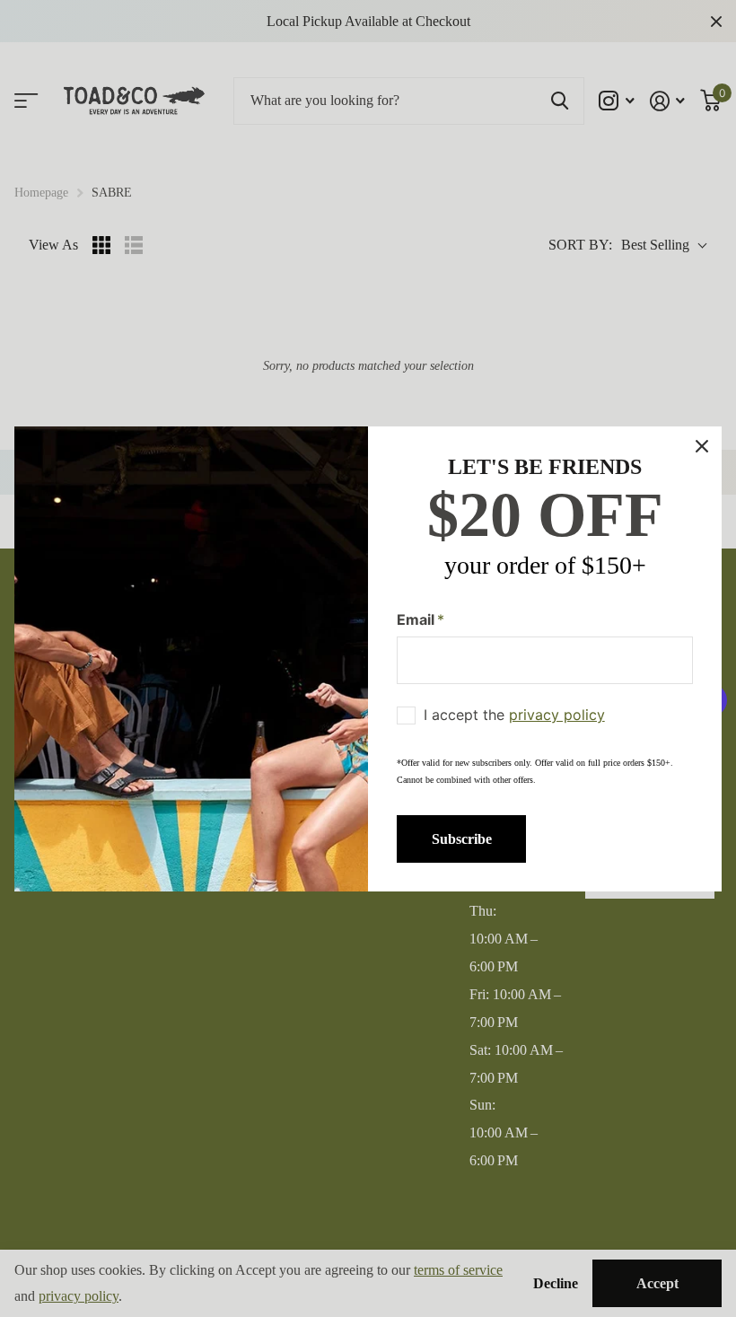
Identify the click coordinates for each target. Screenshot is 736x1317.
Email (420, 619)
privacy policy (557, 715)
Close (702, 446)
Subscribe (462, 839)
